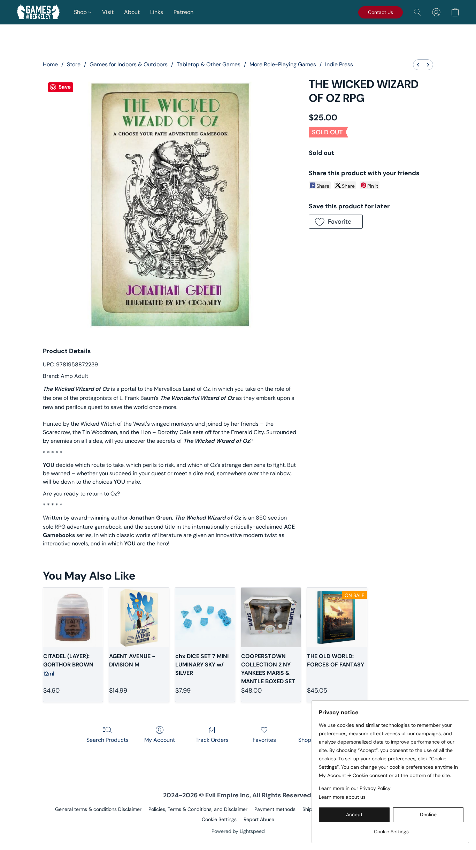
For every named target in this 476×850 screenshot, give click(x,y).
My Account (159, 740)
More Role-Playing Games (282, 64)
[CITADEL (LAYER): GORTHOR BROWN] (73, 617)
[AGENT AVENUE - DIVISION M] (139, 617)
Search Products (107, 740)
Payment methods (274, 809)
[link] (391, 829)
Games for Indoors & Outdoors (129, 64)
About (132, 12)
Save (65, 86)
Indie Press (339, 64)
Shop (81, 12)
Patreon (183, 12)
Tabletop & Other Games (208, 64)
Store (73, 64)
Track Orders (212, 740)
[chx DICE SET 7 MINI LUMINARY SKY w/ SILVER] (205, 617)
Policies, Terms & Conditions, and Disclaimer (197, 809)
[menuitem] (418, 65)
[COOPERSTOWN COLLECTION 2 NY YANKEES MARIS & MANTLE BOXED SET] (271, 617)
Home (50, 64)
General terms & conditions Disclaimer (98, 809)
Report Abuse (259, 819)
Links (156, 12)
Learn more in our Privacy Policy (355, 788)
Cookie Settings (219, 819)
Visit (108, 12)
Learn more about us (342, 797)
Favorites (264, 740)
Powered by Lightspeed (238, 831)
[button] (38, 12)
